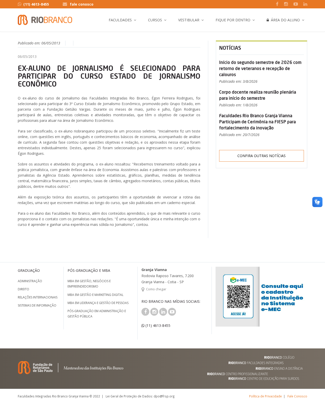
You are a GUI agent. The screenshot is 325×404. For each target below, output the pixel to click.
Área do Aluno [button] (284, 20)
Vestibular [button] (188, 20)
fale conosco (81, 4)
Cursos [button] (155, 20)
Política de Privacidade (265, 396)
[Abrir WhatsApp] (312, 391)
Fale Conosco (297, 396)
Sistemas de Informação (37, 305)
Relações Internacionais (37, 297)
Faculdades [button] (120, 20)
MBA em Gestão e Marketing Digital (95, 295)
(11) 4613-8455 (36, 4)
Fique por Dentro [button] (233, 20)
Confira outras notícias (261, 155)
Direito (23, 289)
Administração (30, 281)
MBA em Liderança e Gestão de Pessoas (98, 303)
